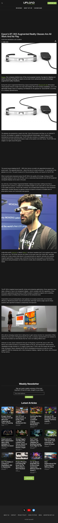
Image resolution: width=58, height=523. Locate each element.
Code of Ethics (32, 515)
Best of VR (28, 8)
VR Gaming (18, 414)
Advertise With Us (48, 515)
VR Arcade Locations (7, 414)
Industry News (48, 414)
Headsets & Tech (20, 460)
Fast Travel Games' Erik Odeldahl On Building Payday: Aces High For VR (36, 442)
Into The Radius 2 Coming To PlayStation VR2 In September (7, 464)
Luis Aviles (18, 424)
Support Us (52, 3)
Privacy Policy (22, 515)
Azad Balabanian (7, 39)
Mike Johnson (19, 449)
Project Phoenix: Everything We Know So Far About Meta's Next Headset (21, 465)
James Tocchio (33, 426)
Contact (13, 515)
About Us (6, 515)
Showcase (38, 8)
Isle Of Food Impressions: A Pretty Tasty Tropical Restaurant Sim (21, 419)
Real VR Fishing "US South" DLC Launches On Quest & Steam (49, 441)
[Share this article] (55, 41)
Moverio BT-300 (43, 85)
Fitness (3, 437)
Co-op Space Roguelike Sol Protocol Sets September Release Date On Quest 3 (35, 466)
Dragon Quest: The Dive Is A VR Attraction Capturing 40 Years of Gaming (7, 419)
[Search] (2, 3)
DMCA (40, 515)
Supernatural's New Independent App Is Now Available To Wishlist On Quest (7, 442)
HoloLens (14, 252)
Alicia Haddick (4, 424)
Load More (29, 478)
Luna (17, 470)
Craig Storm (4, 447)
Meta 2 (25, 252)
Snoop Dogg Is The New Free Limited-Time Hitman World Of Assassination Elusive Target (21, 443)
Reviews (19, 8)
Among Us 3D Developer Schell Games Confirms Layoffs (50, 418)
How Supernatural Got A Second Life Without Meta (50, 464)
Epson (3, 77)
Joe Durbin (18, 39)
